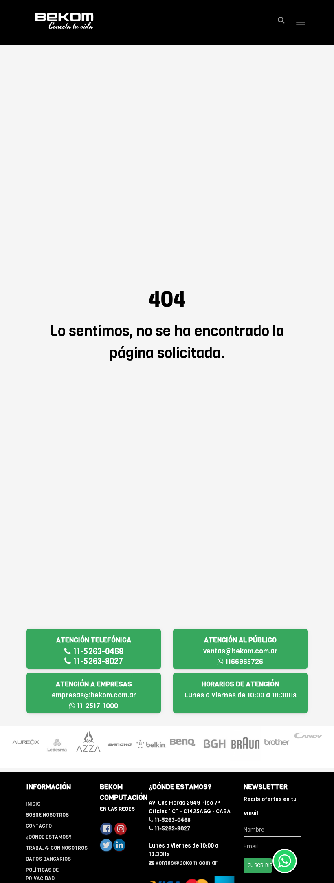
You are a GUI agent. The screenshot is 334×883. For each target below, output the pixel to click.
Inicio (33, 804)
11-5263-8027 (97, 661)
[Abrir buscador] (281, 20)
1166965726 (243, 661)
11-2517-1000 (96, 705)
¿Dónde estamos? (49, 837)
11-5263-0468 (97, 651)
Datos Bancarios (48, 859)
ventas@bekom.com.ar (240, 651)
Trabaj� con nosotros (57, 848)
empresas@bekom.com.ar (94, 695)
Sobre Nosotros (47, 815)
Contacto (39, 826)
